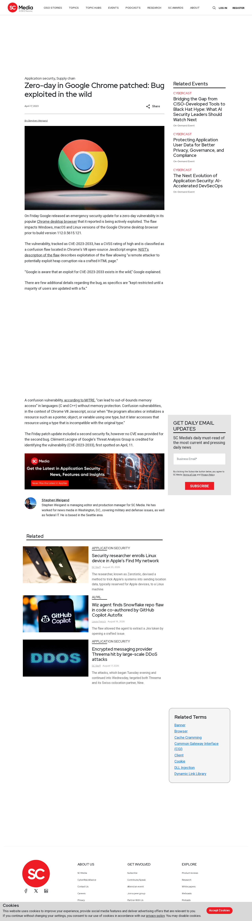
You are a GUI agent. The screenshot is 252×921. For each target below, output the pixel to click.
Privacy (81, 900)
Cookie (179, 761)
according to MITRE (79, 400)
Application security (40, 78)
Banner (179, 725)
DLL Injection (184, 768)
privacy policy (155, 916)
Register (238, 7)
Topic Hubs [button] (93, 7)
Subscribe (199, 486)
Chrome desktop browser (57, 221)
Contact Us (83, 886)
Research (186, 879)
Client (178, 755)
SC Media (82, 873)
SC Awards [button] (175, 7)
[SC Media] (20, 7)
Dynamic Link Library (190, 774)
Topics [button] (74, 7)
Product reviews (190, 873)
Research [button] (154, 7)
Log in (223, 7)
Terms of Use (189, 474)
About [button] (195, 7)
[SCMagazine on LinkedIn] (46, 891)
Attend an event (135, 886)
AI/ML (96, 597)
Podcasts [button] (133, 7)
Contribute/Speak (136, 879)
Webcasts (187, 893)
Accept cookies (219, 910)
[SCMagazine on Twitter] (36, 891)
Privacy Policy (207, 474)
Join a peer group (136, 893)
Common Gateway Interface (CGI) (196, 746)
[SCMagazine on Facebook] (26, 891)
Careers (81, 893)
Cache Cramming (188, 737)
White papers (188, 886)
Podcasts (186, 900)
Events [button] (113, 7)
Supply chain (66, 78)
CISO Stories (53, 7)
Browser (181, 731)
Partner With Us (135, 900)
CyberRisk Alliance (87, 879)
